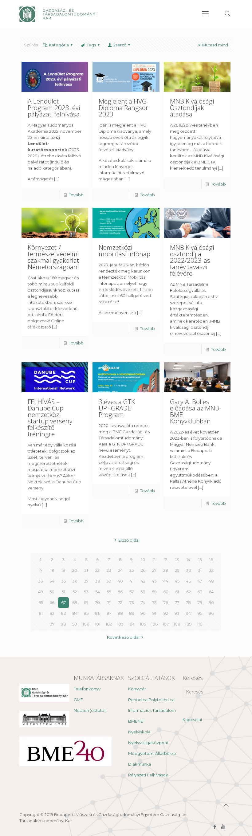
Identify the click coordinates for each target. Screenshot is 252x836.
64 (211, 591)
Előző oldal (128, 540)
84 (74, 613)
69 (86, 602)
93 (177, 613)
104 (131, 624)
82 (51, 613)
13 (177, 559)
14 (188, 559)
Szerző (119, 44)
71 (109, 602)
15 (200, 559)
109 (188, 624)
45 (177, 581)
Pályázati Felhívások (148, 774)
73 (131, 602)
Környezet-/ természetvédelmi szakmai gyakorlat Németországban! (53, 257)
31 (200, 570)
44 (165, 581)
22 (97, 570)
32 (211, 570)
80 (211, 602)
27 (154, 570)
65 (40, 602)
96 (211, 613)
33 (40, 581)
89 (131, 613)
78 (188, 602)
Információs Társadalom (152, 710)
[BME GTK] (57, 14)
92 (165, 613)
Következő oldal (123, 637)
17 (40, 570)
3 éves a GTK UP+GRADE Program (117, 408)
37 (86, 581)
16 (211, 559)
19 (63, 570)
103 (120, 624)
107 (166, 624)
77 (177, 602)
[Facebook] (215, 827)
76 (165, 602)
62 (188, 591)
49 (40, 591)
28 (165, 570)
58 (142, 591)
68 (74, 602)
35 (63, 581)
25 (131, 570)
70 (97, 602)
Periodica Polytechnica (151, 699)
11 (154, 559)
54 (97, 591)
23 (109, 570)
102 (109, 624)
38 (97, 581)
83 (63, 613)
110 (200, 624)
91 (154, 613)
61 (177, 591)
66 (51, 602)
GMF (78, 699)
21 (86, 570)
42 (143, 581)
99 (74, 624)
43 (154, 581)
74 (143, 602)
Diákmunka (139, 764)
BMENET (136, 721)
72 (120, 602)
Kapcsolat (193, 719)
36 (74, 581)
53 (86, 591)
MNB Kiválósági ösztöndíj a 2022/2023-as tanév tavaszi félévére (192, 260)
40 (120, 581)
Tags (91, 44)
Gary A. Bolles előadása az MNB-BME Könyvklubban (195, 411)
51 (63, 591)
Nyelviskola (139, 731)
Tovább (76, 194)
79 (200, 602)
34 (51, 581)
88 (120, 613)
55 (109, 591)
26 (143, 570)
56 (120, 591)
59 (154, 591)
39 (108, 581)
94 (188, 613)
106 (154, 624)
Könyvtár (137, 688)
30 (188, 570)
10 (143, 559)
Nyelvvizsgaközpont (148, 742)
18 (52, 570)
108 (177, 624)
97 (52, 624)
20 (74, 570)
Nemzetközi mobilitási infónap (124, 250)
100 (86, 624)
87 (108, 613)
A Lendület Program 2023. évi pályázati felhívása (54, 107)
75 (154, 602)
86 (97, 613)
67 (63, 602)
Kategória (59, 44)
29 (177, 570)
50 (51, 591)
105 (143, 624)
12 (165, 559)
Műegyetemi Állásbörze (152, 753)
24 (120, 570)
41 (131, 581)
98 (63, 624)
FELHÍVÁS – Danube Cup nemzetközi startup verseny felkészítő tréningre (50, 417)
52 (75, 591)
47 (200, 581)
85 (86, 613)
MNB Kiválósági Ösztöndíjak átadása (192, 107)
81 (41, 613)
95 (200, 613)
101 (97, 624)
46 (188, 581)
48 (211, 581)
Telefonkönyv (87, 688)
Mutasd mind (215, 44)
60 (165, 591)
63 (199, 591)
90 (143, 613)
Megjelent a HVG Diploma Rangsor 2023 (123, 107)
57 (131, 591)
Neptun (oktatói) (90, 710)
